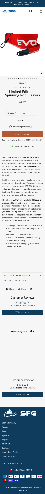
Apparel (5, 427)
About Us (6, 444)
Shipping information (17, 275)
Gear (4, 431)
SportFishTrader (8, 456)
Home (21, 83)
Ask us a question (15, 281)
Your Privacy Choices (10, 452)
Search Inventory (9, 423)
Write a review (22, 312)
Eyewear (5, 435)
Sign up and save (12, 464)
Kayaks (5, 440)
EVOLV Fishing (22, 88)
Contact (5, 448)
